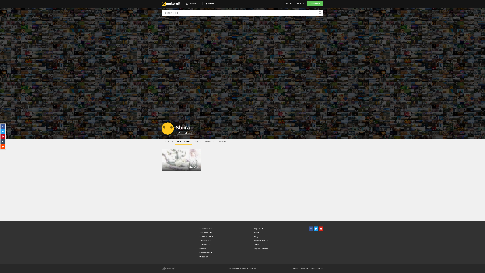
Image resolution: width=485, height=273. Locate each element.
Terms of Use (298, 268)
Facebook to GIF (206, 236)
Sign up (300, 4)
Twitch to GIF (204, 244)
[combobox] (242, 13)
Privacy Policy (309, 268)
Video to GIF (204, 248)
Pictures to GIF (205, 228)
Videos (256, 232)
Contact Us (319, 268)
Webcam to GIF (205, 253)
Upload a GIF (204, 257)
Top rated (210, 141)
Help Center (258, 228)
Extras (211, 4)
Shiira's (167, 141)
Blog (256, 236)
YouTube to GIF (205, 232)
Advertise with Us (261, 240)
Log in (289, 4)
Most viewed (183, 141)
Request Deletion (261, 248)
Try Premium (315, 4)
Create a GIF (194, 4)
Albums (222, 141)
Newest (197, 141)
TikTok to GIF (205, 240)
